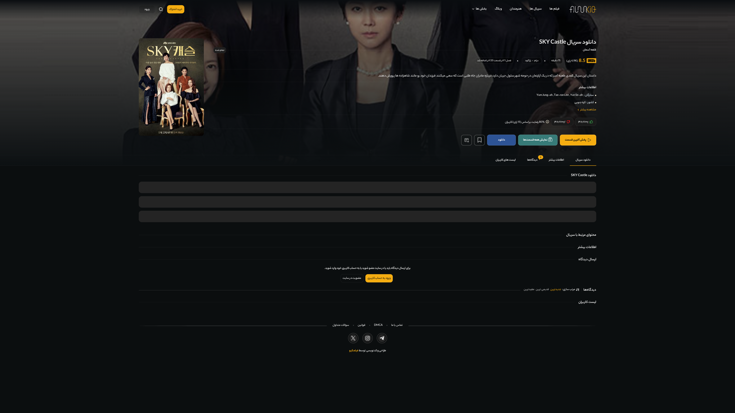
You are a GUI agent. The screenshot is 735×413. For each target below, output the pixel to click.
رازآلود (528, 61)
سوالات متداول (340, 325)
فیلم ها (554, 9)
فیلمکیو (354, 351)
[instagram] (367, 338)
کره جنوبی (580, 102)
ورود (146, 9)
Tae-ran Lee (561, 95)
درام (536, 61)
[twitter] (353, 338)
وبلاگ (498, 9)
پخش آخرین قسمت (575, 140)
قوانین (361, 325)
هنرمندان (516, 9)
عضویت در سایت (352, 278)
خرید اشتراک (175, 9)
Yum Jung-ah (545, 95)
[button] (466, 140)
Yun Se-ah (576, 95)
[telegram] (382, 338)
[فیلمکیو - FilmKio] (582, 9)
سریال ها (536, 9)
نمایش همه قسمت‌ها (535, 140)
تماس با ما (397, 325)
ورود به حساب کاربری (379, 278)
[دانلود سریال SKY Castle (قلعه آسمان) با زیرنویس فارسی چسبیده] (171, 87)
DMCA (378, 325)
